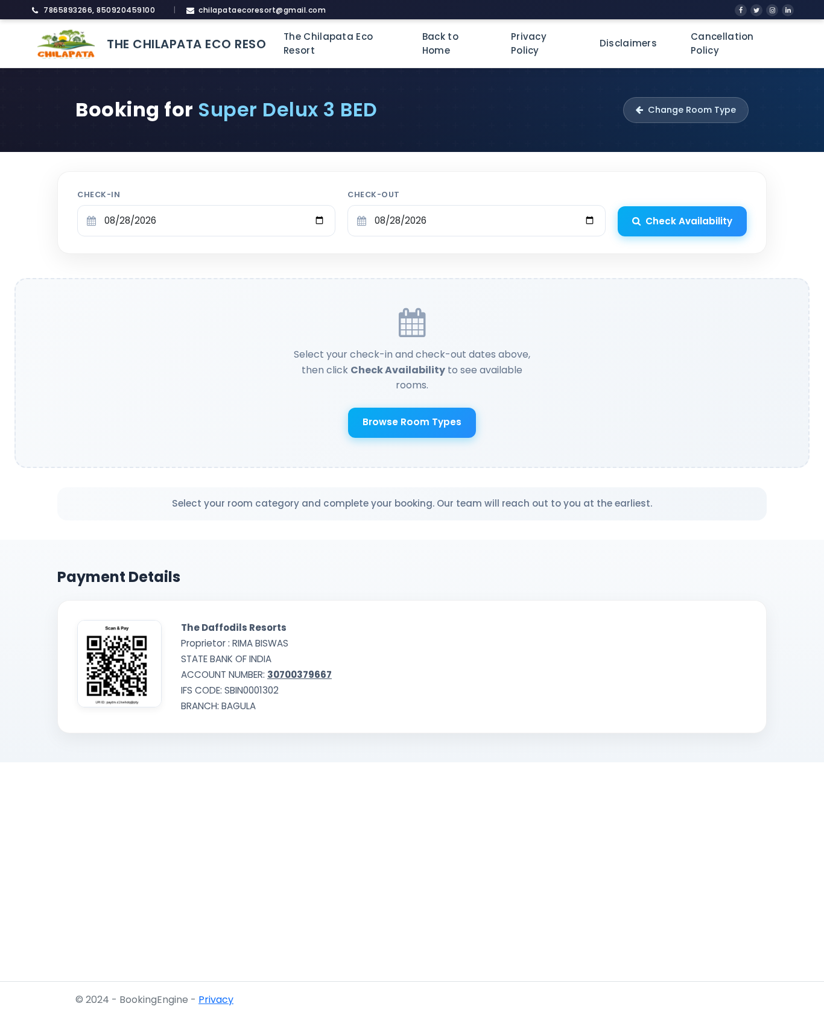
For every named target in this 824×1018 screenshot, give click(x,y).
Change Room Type (692, 110)
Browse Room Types (412, 422)
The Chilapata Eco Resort (328, 43)
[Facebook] (741, 10)
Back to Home (440, 43)
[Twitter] (756, 10)
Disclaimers (628, 43)
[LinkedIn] (788, 10)
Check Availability (688, 221)
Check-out (373, 194)
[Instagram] (772, 10)
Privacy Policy (529, 43)
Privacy (215, 1000)
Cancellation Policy (722, 43)
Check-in (98, 194)
